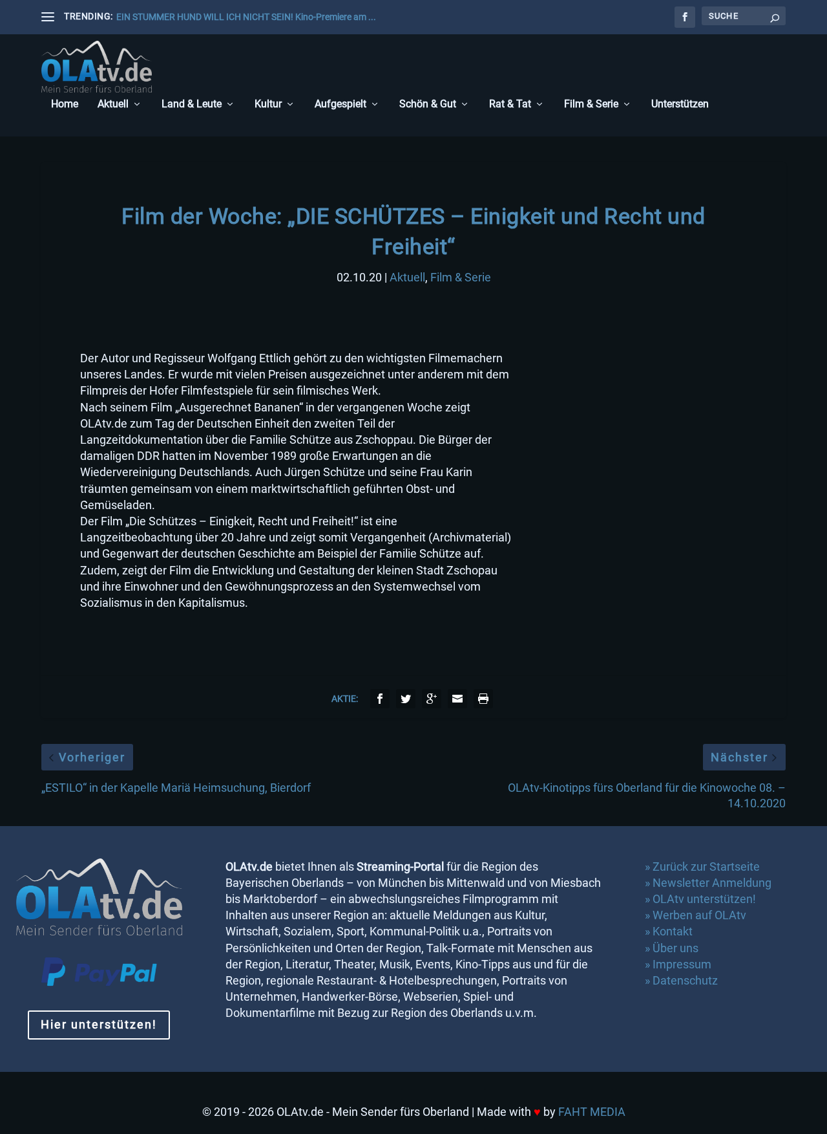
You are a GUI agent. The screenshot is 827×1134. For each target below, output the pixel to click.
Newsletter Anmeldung (712, 882)
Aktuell (113, 104)
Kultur (268, 104)
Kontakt (673, 931)
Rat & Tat (510, 104)
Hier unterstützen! (99, 1024)
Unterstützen (680, 104)
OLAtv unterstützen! (704, 899)
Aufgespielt (340, 104)
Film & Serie (591, 104)
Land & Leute (192, 104)
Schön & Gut (427, 104)
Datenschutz (686, 980)
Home (64, 104)
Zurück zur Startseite (706, 866)
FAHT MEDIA (591, 1111)
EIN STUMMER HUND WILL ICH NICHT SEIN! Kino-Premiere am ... (246, 17)
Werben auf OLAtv (699, 915)
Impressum (682, 964)
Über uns (675, 948)
